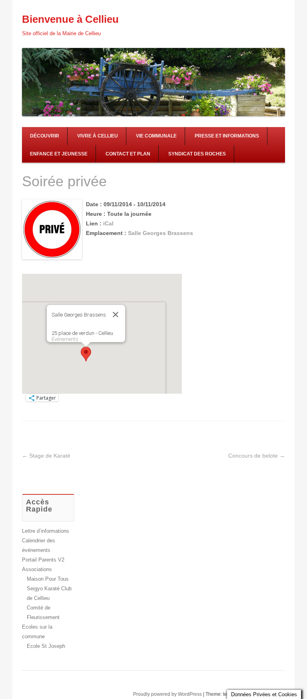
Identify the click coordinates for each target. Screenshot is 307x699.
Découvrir (44, 136)
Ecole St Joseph (46, 646)
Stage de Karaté (46, 455)
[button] (86, 354)
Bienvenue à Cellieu (70, 19)
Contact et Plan (128, 154)
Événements (65, 339)
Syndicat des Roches (197, 154)
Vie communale (156, 136)
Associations (37, 569)
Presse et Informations (227, 136)
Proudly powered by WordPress (167, 694)
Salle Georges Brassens (160, 233)
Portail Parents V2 (43, 560)
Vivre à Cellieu (97, 136)
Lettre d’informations (45, 531)
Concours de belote (256, 455)
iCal (108, 223)
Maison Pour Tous (48, 579)
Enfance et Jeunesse (59, 154)
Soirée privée (64, 181)
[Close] (115, 314)
